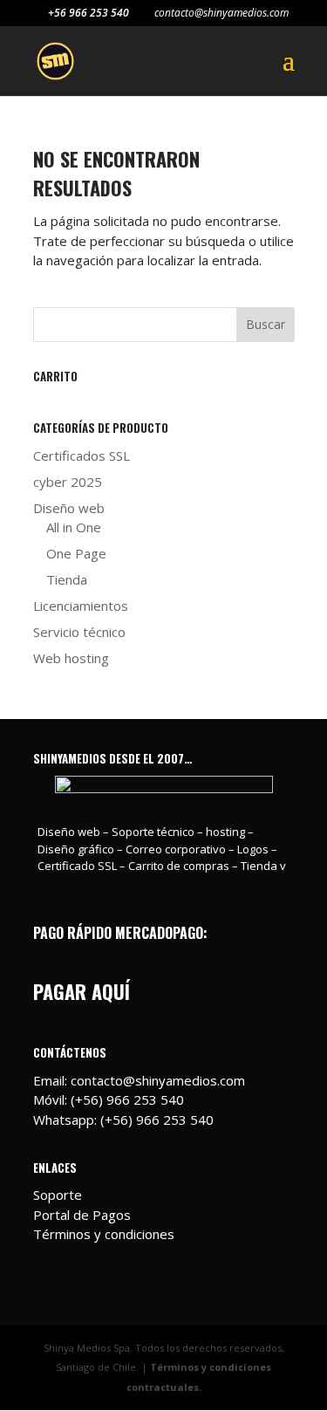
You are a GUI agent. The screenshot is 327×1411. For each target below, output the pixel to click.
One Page (76, 553)
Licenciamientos (80, 605)
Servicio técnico (79, 631)
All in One (73, 527)
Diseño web (69, 508)
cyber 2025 (67, 481)
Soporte (57, 1194)
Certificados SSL (81, 455)
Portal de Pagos (82, 1214)
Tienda (66, 579)
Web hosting (71, 658)
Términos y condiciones (103, 1234)
